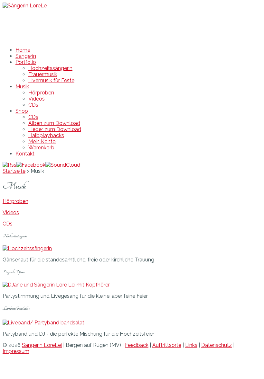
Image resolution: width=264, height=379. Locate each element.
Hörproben (41, 93)
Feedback (136, 345)
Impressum (16, 351)
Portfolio (25, 62)
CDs (33, 105)
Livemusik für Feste (51, 80)
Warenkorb (41, 148)
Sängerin (25, 56)
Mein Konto (42, 141)
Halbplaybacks (46, 135)
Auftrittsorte (166, 345)
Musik (22, 87)
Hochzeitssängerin (50, 68)
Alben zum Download (54, 123)
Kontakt (24, 154)
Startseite (14, 171)
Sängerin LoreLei (42, 345)
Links (191, 345)
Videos (36, 99)
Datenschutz (216, 345)
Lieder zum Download (54, 129)
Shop (21, 111)
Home (22, 50)
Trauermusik (42, 74)
